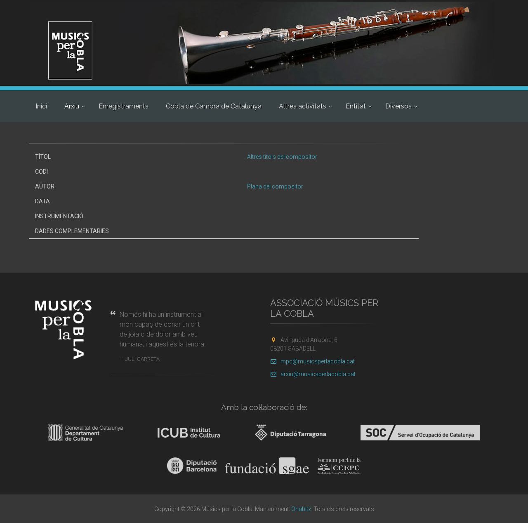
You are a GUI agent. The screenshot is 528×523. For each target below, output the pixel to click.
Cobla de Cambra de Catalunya (214, 106)
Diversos (398, 106)
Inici (41, 106)
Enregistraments (123, 106)
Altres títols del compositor (282, 156)
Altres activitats (302, 106)
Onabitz (301, 509)
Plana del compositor (275, 186)
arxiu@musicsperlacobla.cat (318, 374)
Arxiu (71, 106)
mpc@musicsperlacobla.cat (317, 361)
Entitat (356, 106)
